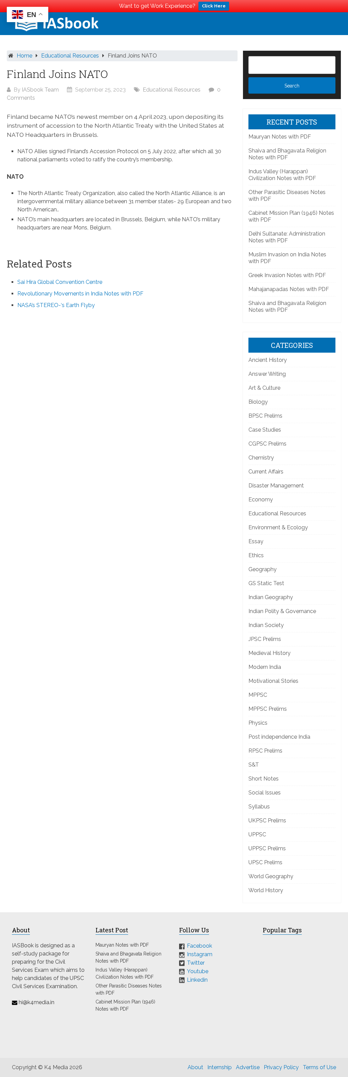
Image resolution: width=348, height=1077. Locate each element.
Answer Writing (267, 374)
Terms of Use (319, 1067)
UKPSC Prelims (267, 820)
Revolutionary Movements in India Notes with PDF (80, 293)
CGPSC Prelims (267, 443)
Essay (255, 541)
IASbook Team (40, 89)
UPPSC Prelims (267, 848)
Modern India (264, 667)
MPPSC (257, 695)
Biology (258, 402)
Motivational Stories (273, 681)
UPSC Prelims (265, 862)
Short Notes (263, 778)
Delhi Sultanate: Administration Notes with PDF (286, 237)
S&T (253, 764)
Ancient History (267, 360)
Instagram (199, 954)
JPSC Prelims (264, 639)
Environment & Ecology (278, 527)
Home (24, 55)
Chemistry (261, 457)
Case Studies (264, 430)
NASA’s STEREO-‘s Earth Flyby (56, 305)
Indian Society (266, 625)
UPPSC (257, 834)
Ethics (256, 555)
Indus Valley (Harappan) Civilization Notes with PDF (282, 174)
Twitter (196, 963)
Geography (262, 569)
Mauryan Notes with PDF (279, 136)
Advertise (248, 1067)
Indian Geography (270, 597)
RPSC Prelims (265, 751)
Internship (219, 1067)
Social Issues (264, 792)
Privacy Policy (281, 1067)
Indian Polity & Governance (282, 611)
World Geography (270, 876)
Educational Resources (70, 55)
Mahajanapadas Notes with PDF (288, 289)
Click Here (214, 6)
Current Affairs (265, 471)
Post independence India (279, 737)
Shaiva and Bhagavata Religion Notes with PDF (287, 154)
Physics (257, 723)
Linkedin (197, 979)
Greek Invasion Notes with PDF (287, 275)
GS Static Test (266, 583)
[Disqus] (122, 406)
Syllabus (259, 806)
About (195, 1067)
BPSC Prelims (265, 416)
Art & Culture (264, 388)
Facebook (199, 946)
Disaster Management (276, 485)
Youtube (197, 971)
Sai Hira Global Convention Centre (59, 282)
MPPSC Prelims (267, 709)
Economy (260, 499)
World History (265, 890)
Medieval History (269, 653)
